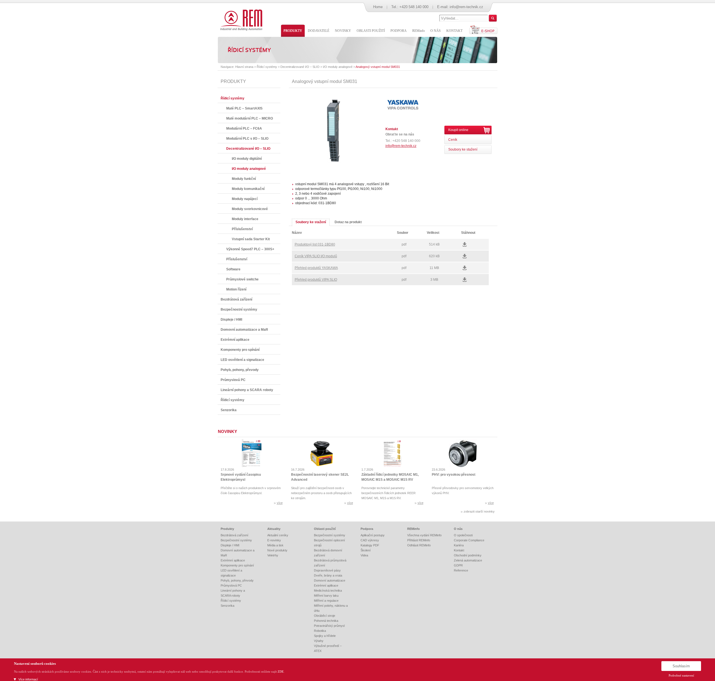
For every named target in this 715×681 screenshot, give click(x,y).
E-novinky (274, 540)
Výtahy (318, 640)
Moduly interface (245, 219)
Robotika (320, 630)
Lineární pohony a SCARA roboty (247, 390)
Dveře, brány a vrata (328, 575)
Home (378, 7)
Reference (461, 570)
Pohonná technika (326, 620)
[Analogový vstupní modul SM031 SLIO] (334, 162)
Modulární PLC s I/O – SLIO (247, 139)
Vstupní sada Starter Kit (251, 239)
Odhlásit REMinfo (419, 545)
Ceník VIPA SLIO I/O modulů (316, 256)
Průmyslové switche (242, 279)
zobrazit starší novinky (479, 511)
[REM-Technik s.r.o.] (240, 19)
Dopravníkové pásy (327, 570)
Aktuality (273, 528)
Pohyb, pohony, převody (240, 370)
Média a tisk (275, 545)
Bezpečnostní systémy (239, 309)
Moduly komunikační (248, 189)
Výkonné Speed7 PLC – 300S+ (250, 249)
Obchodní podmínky (468, 555)
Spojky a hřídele (325, 635)
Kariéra (459, 545)
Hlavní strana (244, 66)
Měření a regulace (326, 600)
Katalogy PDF (370, 545)
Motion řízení (236, 289)
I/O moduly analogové (337, 66)
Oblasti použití (325, 528)
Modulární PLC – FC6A (244, 128)
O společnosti (463, 535)
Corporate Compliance (469, 540)
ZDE (281, 671)
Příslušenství (242, 229)
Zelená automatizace (468, 560)
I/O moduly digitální (247, 159)
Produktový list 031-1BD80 (315, 244)
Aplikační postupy (373, 535)
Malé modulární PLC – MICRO (249, 118)
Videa (364, 555)
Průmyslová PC (233, 380)
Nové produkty (277, 550)
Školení (366, 550)
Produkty (227, 528)
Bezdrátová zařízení (236, 299)
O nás (458, 528)
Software (233, 269)
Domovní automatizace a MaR (244, 330)
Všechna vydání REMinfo (424, 535)
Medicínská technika (328, 590)
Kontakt (459, 550)
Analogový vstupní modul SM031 (378, 66)
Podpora (367, 528)
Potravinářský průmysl (329, 625)
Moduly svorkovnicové (250, 209)
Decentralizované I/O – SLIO (300, 66)
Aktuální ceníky (277, 535)
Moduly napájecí (245, 199)
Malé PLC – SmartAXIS (244, 108)
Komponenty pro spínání (240, 350)
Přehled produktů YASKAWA (316, 268)
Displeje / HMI (231, 320)
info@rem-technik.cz (466, 7)
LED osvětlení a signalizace (242, 360)
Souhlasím (681, 666)
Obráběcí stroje (324, 615)
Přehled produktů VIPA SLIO (316, 280)
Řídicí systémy (267, 66)
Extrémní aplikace (235, 340)
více (280, 502)
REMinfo (413, 528)
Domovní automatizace (329, 580)
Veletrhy (272, 555)
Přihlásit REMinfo (418, 540)
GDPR (458, 565)
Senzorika (229, 410)
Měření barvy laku (326, 595)
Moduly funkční (244, 179)
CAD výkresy (370, 540)
